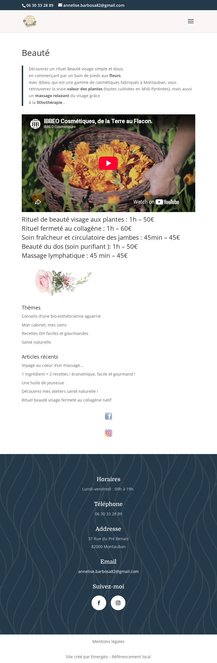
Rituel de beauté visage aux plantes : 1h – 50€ (88, 219)
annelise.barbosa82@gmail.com (108, 571)
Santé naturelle (36, 342)
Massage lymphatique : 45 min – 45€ (75, 255)
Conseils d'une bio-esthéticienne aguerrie (61, 316)
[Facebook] (108, 416)
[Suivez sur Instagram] (118, 603)
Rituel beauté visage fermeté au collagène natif (66, 400)
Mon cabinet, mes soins (44, 325)
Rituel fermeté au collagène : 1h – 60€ (77, 228)
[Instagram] (108, 433)
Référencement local (131, 656)
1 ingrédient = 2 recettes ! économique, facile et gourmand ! (78, 374)
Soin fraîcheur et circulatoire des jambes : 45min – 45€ (101, 237)
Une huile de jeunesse (43, 382)
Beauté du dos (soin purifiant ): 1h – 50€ (80, 246)
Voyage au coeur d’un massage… (52, 365)
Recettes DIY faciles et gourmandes (55, 333)
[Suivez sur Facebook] (99, 603)
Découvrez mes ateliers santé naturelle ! (60, 391)
